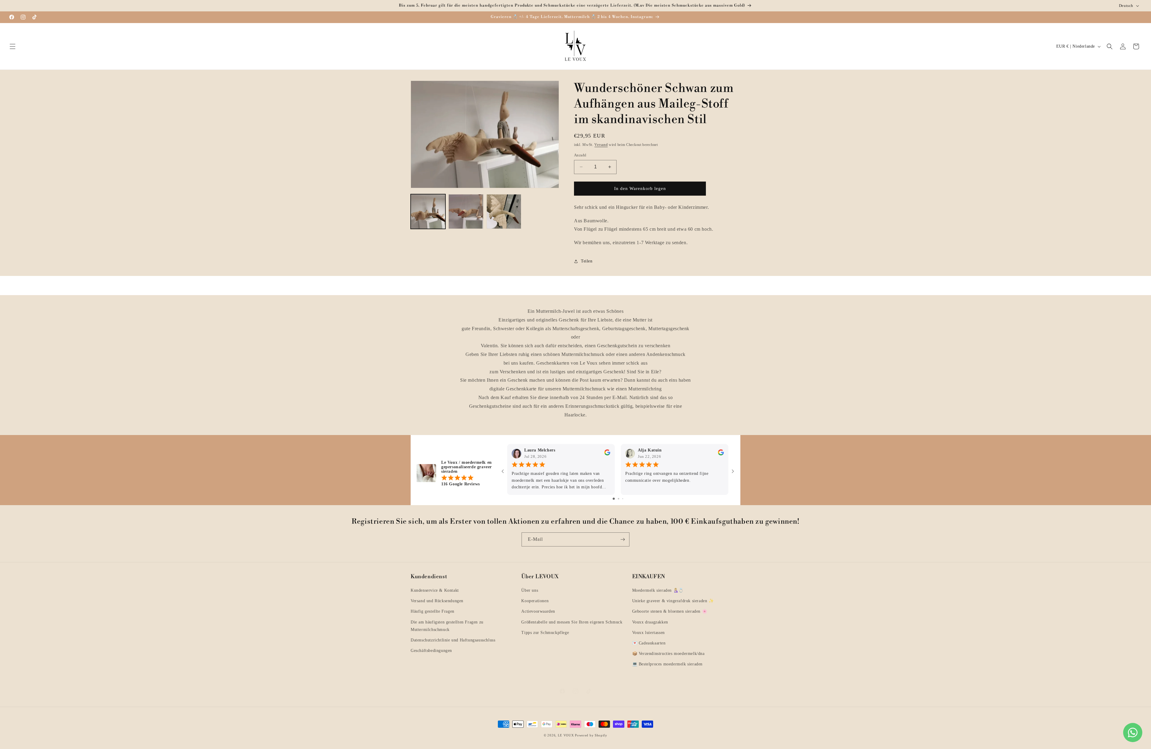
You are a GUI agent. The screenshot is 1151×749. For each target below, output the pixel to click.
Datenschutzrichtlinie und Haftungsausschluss (453, 640)
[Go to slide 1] (614, 498)
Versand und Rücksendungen (437, 601)
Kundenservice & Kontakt (435, 590)
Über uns (529, 590)
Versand (601, 145)
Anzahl (580, 155)
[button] (12, 46)
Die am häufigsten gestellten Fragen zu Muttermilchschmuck (447, 626)
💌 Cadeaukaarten (649, 643)
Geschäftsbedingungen (431, 650)
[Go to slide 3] (622, 498)
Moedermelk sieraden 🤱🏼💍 (658, 590)
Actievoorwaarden (538, 611)
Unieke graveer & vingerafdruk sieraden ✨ (673, 601)
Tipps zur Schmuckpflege (545, 632)
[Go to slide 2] (618, 498)
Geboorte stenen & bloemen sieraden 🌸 (669, 611)
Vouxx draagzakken (650, 622)
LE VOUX (566, 735)
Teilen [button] (587, 261)
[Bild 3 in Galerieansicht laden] (503, 211)
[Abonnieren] (622, 539)
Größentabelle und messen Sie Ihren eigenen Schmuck (571, 622)
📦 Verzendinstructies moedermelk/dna (668, 653)
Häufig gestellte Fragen (432, 611)
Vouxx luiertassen (648, 632)
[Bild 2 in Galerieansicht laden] (465, 211)
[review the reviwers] (607, 453)
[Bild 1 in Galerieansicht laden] (428, 211)
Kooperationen (535, 601)
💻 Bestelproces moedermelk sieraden (667, 664)
